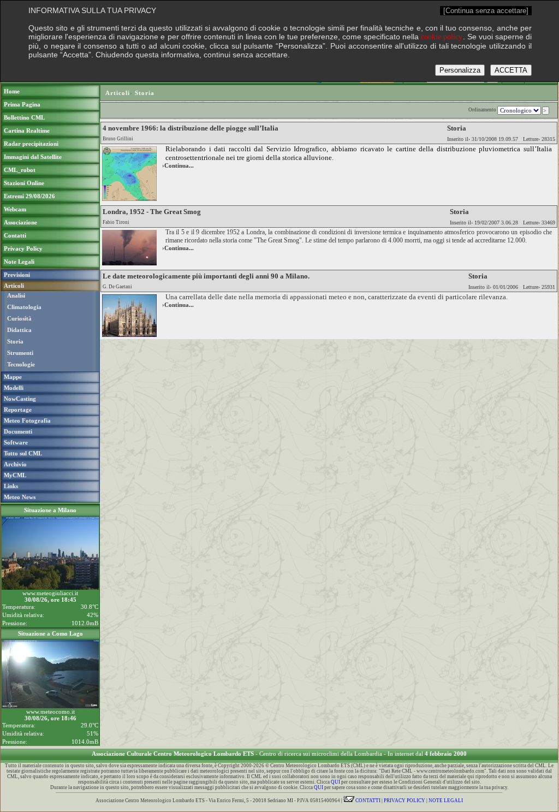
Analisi (16, 295)
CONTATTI (367, 800)
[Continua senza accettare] (485, 11)
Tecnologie (21, 364)
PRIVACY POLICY (404, 800)
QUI (335, 782)
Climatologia (24, 307)
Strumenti (20, 352)
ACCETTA (511, 70)
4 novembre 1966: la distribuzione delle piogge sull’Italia (190, 128)
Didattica (19, 330)
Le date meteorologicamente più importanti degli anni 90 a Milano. (206, 276)
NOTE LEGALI (446, 800)
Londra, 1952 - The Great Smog (152, 212)
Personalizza (459, 70)
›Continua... (178, 165)
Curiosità (19, 318)
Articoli (117, 93)
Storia (15, 341)
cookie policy (441, 37)
